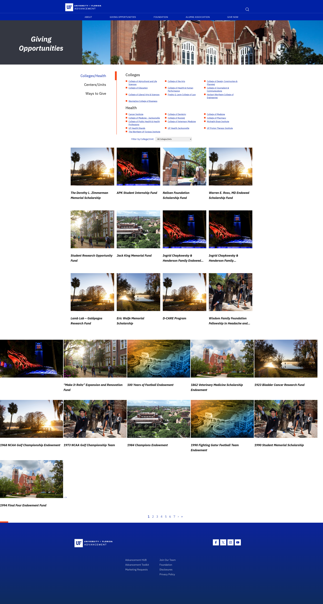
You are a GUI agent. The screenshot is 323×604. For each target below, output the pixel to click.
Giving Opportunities (123, 17)
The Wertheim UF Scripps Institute (144, 131)
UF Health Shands (137, 128)
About (88, 17)
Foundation (161, 17)
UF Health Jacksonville (178, 128)
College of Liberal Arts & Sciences (144, 94)
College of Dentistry (177, 114)
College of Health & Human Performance (180, 89)
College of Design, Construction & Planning (222, 83)
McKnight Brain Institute (218, 121)
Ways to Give (96, 93)
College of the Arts (176, 81)
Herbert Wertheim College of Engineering (220, 96)
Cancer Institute (136, 114)
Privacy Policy (167, 574)
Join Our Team (167, 560)
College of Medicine (216, 114)
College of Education (138, 88)
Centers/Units (95, 84)
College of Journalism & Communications (218, 89)
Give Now (232, 17)
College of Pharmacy (216, 118)
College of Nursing (176, 118)
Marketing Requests (136, 569)
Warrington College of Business (143, 101)
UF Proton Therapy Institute (220, 128)
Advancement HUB (136, 560)
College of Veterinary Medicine (182, 121)
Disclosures (165, 569)
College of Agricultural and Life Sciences (143, 83)
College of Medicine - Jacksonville (144, 118)
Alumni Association (198, 17)
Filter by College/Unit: (142, 139)
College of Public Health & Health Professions (144, 123)
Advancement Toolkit (137, 564)
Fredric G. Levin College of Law (182, 94)
